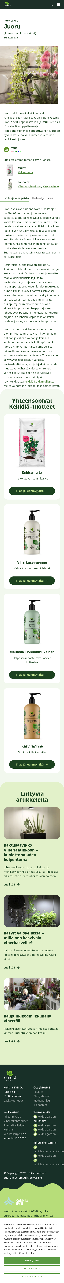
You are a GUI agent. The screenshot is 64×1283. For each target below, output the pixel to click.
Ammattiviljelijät (14, 1125)
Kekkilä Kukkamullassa (38, 381)
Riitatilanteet (37, 1173)
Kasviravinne (51, 186)
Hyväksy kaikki (32, 1260)
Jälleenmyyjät (12, 1116)
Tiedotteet (40, 1105)
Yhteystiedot (41, 1096)
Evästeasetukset (32, 1268)
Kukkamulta (25, 172)
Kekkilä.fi (13, 4)
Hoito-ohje (38, 198)
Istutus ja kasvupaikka (16, 198)
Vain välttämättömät (32, 1276)
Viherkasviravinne (29, 186)
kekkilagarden (46, 1116)
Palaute (38, 1092)
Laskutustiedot (13, 1100)
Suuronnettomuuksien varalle (23, 1177)
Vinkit (51, 198)
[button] (51, 4)
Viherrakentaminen (16, 1121)
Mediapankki (41, 1100)
